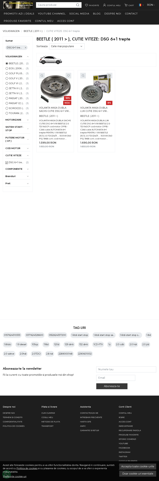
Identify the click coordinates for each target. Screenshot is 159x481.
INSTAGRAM (124, 452)
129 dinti (69, 344)
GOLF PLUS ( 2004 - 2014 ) (16, 73)
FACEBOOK (124, 448)
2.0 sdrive (9, 353)
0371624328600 (34, 335)
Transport (47, 426)
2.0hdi (23, 353)
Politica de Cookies (13, 426)
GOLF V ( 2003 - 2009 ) (16, 78)
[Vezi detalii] (42, 75)
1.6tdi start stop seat (131, 335)
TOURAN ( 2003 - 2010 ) (16, 113)
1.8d (148, 335)
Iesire (122, 417)
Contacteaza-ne (89, 413)
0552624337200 (57, 335)
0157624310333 (12, 335)
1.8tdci (7, 344)
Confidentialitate (12, 421)
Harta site (85, 421)
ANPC (83, 426)
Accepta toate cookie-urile (137, 466)
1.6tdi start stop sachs (105, 335)
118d (46, 344)
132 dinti (83, 344)
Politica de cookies (26, 468)
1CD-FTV (98, 344)
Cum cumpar (48, 413)
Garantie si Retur (89, 430)
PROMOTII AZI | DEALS (19, 13)
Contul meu (44, 20)
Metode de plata (50, 421)
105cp (35, 344)
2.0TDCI (36, 353)
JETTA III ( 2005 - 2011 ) (16, 88)
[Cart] (129, 5)
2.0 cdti (120, 344)
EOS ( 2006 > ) (16, 68)
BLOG (97, 13)
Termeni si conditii (12, 417)
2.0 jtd (145, 344)
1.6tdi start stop (80, 335)
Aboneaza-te (112, 386)
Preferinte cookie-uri (14, 476)
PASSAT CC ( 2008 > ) (16, 103)
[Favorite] (92, 5)
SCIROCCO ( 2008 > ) (16, 108)
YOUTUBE (123, 443)
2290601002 (85, 353)
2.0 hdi (133, 344)
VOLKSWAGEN (11, 31)
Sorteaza (42, 46)
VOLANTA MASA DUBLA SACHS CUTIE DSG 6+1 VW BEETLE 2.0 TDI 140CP (54, 109)
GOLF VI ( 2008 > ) (16, 83)
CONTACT (131, 13)
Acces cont (65, 20)
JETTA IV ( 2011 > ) (16, 93)
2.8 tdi (49, 353)
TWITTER (123, 456)
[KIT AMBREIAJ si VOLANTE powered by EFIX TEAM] (18, 5)
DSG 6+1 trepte (15, 47)
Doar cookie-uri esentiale (137, 473)
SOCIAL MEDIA (79, 13)
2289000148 (66, 353)
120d (56, 344)
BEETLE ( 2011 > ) (33, 31)
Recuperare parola (130, 430)
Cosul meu (47, 417)
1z (109, 344)
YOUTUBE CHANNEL (52, 13)
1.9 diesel (21, 344)
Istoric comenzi (127, 439)
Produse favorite (17, 20)
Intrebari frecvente (91, 417)
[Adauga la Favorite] (68, 75)
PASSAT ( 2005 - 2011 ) (16, 98)
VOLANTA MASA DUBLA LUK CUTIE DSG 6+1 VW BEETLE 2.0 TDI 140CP (93, 109)
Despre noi (112, 13)
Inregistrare (126, 426)
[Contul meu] (112, 5)
